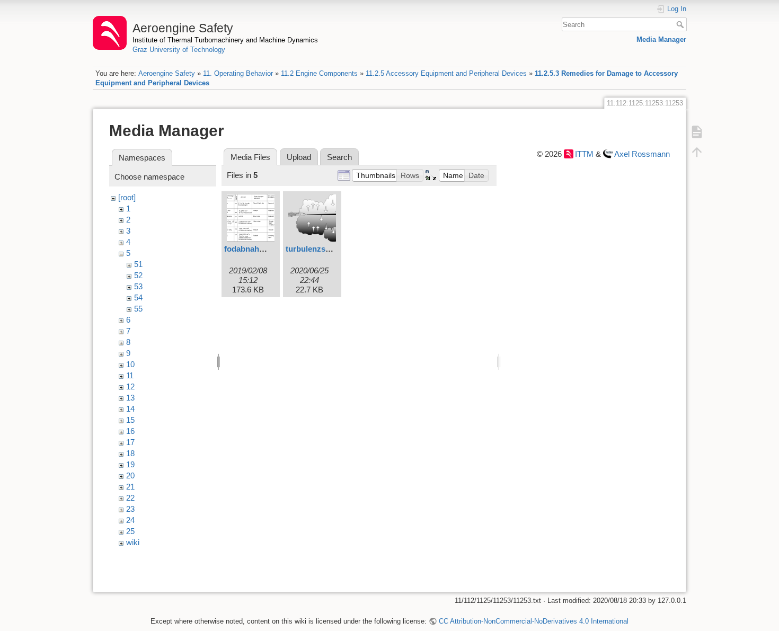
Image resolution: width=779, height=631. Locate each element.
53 (138, 286)
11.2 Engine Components (319, 73)
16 (130, 431)
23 (130, 508)
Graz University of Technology (178, 50)
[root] (127, 197)
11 (130, 375)
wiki (132, 542)
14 (130, 408)
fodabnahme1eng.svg (264, 248)
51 (138, 264)
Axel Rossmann (642, 153)
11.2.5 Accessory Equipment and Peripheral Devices (446, 73)
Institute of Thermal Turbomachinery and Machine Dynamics (225, 40)
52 (138, 275)
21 (130, 486)
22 (130, 497)
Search (681, 24)
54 (138, 297)
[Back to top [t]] (697, 152)
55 (138, 308)
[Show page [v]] (697, 132)
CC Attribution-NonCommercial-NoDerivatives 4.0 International (533, 621)
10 (130, 364)
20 (130, 475)
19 (130, 464)
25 (130, 531)
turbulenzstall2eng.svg (328, 248)
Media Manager (661, 39)
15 (130, 419)
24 (130, 520)
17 (130, 442)
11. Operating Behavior (238, 73)
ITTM (584, 153)
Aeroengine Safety (166, 73)
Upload (299, 157)
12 (130, 386)
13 (130, 397)
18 (130, 453)
